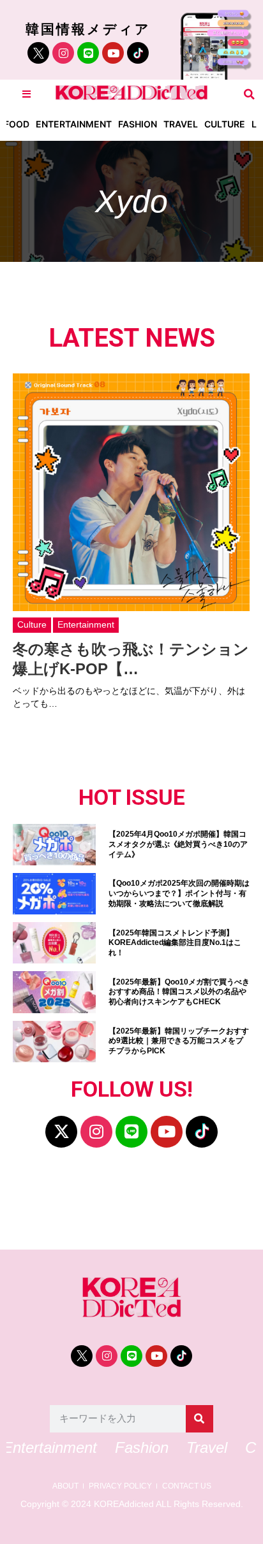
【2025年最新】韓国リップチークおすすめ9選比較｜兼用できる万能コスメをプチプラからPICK (179, 1041)
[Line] (88, 53)
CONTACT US (186, 1486)
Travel (180, 124)
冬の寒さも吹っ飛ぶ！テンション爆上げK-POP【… (131, 658)
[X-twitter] (61, 1132)
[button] (249, 94)
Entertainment (74, 124)
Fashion (137, 124)
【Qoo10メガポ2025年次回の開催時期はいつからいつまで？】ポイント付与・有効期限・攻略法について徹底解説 (179, 893)
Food (16, 124)
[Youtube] (113, 53)
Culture (224, 124)
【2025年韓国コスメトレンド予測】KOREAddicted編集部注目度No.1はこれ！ (175, 942)
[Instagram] (63, 53)
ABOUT (65, 1486)
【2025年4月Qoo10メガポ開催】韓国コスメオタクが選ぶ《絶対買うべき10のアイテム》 (178, 844)
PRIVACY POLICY (120, 1486)
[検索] (199, 1418)
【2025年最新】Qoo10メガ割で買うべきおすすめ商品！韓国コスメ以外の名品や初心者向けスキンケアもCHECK (179, 992)
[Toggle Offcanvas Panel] (26, 94)
